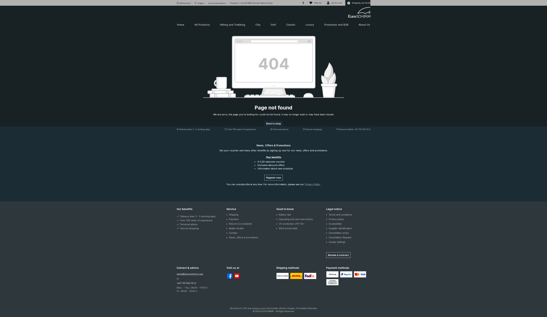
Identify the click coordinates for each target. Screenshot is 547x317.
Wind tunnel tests (288, 228)
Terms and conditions (340, 214)
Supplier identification (340, 228)
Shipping (233, 214)
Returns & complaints (240, 223)
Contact (233, 232)
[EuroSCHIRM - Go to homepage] (359, 12)
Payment (233, 219)
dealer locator (236, 228)
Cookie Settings (337, 242)
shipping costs (259, 308)
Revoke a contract (338, 255)
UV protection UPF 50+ (292, 223)
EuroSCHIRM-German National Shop (257, 3)
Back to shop (273, 123)
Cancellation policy (339, 232)
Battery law (285, 214)
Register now (273, 177)
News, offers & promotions (243, 237)
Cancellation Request (340, 237)
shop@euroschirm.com (190, 274)
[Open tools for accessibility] (303, 3)
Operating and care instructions (296, 219)
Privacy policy (336, 219)
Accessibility (335, 223)
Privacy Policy (312, 184)
